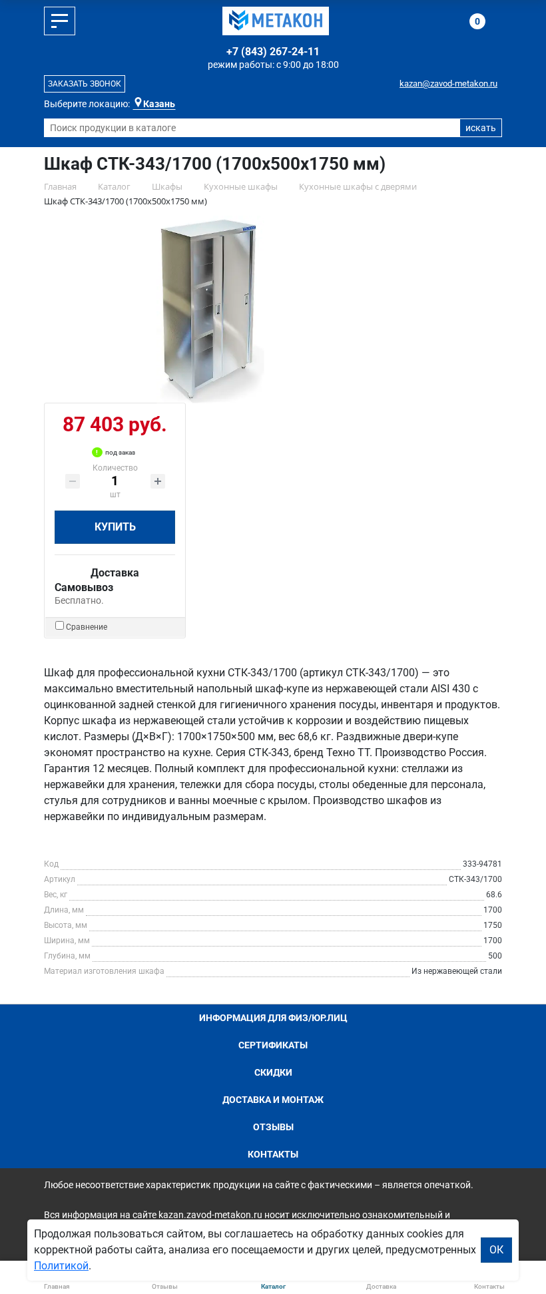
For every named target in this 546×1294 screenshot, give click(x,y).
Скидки (273, 1072)
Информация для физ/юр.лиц (273, 1017)
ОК (496, 1249)
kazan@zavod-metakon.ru (448, 84)
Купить (115, 527)
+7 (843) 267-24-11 (273, 51)
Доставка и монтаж (273, 1099)
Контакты (273, 1154)
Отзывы (273, 1127)
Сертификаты (273, 1045)
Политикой (61, 1265)
